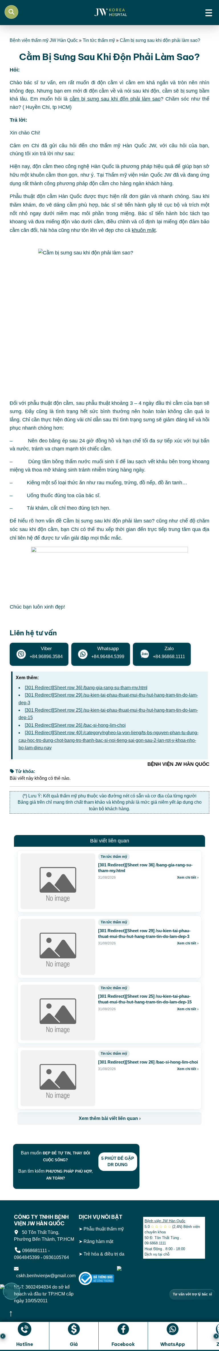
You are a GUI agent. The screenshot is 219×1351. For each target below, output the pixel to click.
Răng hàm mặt (98, 1241)
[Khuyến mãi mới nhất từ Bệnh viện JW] (11, 1291)
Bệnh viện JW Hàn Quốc (165, 1221)
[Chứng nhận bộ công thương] (96, 1278)
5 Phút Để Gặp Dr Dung (117, 1161)
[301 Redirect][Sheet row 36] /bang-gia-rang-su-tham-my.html (86, 687)
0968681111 (34, 1250)
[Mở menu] (208, 12)
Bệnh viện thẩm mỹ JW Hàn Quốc (44, 40)
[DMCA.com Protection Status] (128, 1278)
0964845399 (27, 1257)
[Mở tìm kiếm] (11, 12)
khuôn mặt (144, 230)
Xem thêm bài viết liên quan (110, 1118)
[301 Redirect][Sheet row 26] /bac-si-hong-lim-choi (75, 725)
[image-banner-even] (51, 1137)
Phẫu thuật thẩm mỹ (104, 1228)
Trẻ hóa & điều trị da (104, 1253)
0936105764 (56, 1257)
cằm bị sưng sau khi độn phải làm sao (115, 99)
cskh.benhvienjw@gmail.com (45, 1275)
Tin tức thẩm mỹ (99, 40)
